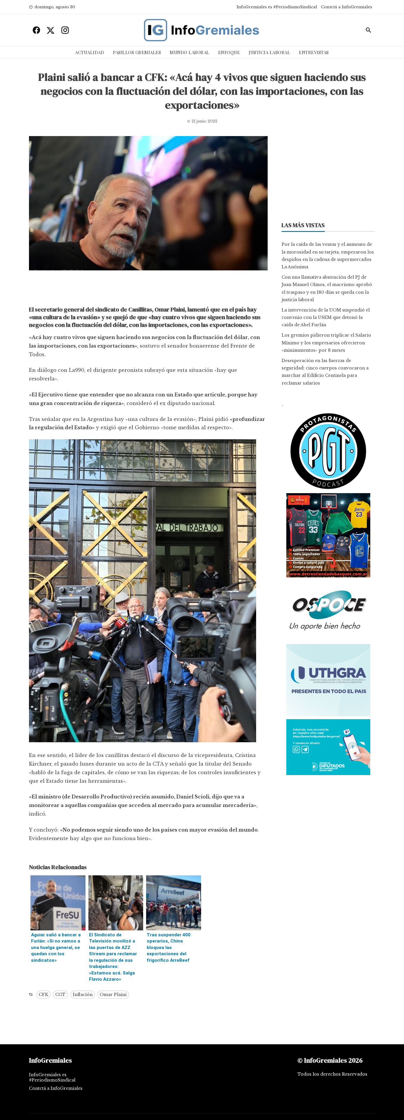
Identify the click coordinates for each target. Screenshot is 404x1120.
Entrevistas (314, 52)
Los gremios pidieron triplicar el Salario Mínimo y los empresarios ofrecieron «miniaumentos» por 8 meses (326, 343)
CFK (43, 994)
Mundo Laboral (189, 52)
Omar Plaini (113, 994)
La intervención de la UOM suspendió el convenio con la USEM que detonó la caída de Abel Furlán (326, 317)
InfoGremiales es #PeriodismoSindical (277, 6)
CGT (60, 994)
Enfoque (229, 52)
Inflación (83, 994)
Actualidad (89, 52)
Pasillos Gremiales (137, 52)
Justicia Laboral (269, 52)
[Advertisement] (148, 289)
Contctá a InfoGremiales (346, 6)
